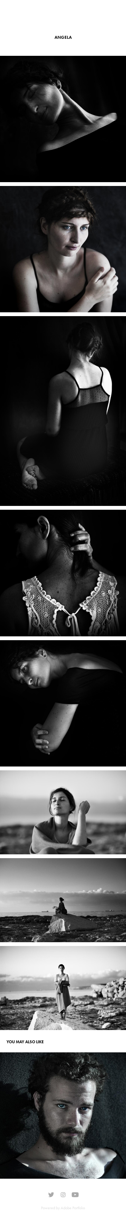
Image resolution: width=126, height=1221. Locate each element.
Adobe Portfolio (73, 1207)
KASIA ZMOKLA (28, 15)
